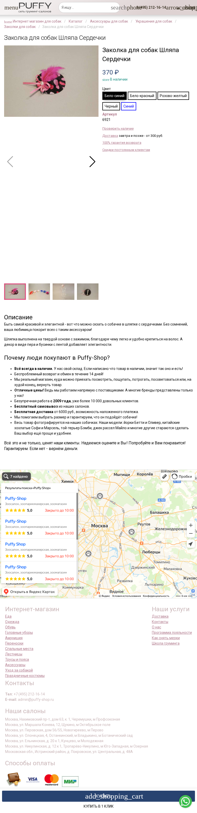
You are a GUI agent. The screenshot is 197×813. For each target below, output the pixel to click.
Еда (8, 616)
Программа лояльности (172, 632)
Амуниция (14, 638)
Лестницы (13, 654)
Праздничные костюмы (25, 676)
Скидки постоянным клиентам (126, 150)
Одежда (12, 622)
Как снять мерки (166, 638)
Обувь (10, 627)
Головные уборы (19, 632)
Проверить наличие (118, 128)
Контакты (160, 622)
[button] (7, 7)
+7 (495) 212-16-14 (29, 694)
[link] (179, 7)
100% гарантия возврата (121, 143)
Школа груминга (166, 643)
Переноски (14, 643)
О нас (156, 627)
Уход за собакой (19, 670)
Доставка (110, 136)
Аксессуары (15, 665)
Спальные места (19, 649)
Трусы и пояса (17, 659)
